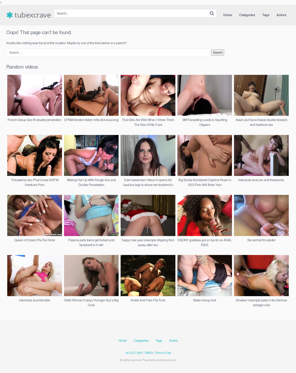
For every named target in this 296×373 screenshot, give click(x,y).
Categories (247, 15)
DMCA (149, 352)
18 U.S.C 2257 (134, 352)
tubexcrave (32, 15)
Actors (281, 15)
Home (227, 15)
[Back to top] (285, 361)
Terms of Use (163, 352)
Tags (265, 15)
